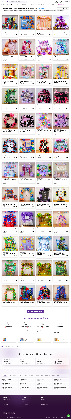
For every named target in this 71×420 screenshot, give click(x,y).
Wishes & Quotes (44, 404)
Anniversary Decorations (7, 401)
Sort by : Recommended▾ (63, 8)
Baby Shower (5, 404)
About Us (23, 399)
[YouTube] (14, 413)
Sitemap (23, 406)
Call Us (42, 401)
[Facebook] (6, 413)
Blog (23, 401)
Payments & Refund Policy (63, 417)
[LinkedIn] (12, 413)
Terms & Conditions (48, 417)
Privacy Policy (55, 417)
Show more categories (6, 391)
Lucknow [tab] (53, 375)
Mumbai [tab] (37, 375)
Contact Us (43, 402)
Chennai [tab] (58, 375)
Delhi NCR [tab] (5, 375)
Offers (23, 402)
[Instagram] (4, 413)
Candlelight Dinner (6, 402)
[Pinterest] (9, 413)
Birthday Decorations (6, 399)
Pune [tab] (42, 375)
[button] (3, 4)
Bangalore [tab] (25, 375)
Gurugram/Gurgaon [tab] (12, 375)
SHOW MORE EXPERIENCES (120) (35, 312)
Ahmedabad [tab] (47, 375)
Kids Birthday (5, 406)
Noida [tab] (20, 375)
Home (2, 346)
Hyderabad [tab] (31, 375)
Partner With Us (25, 404)
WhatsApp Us (43, 399)
